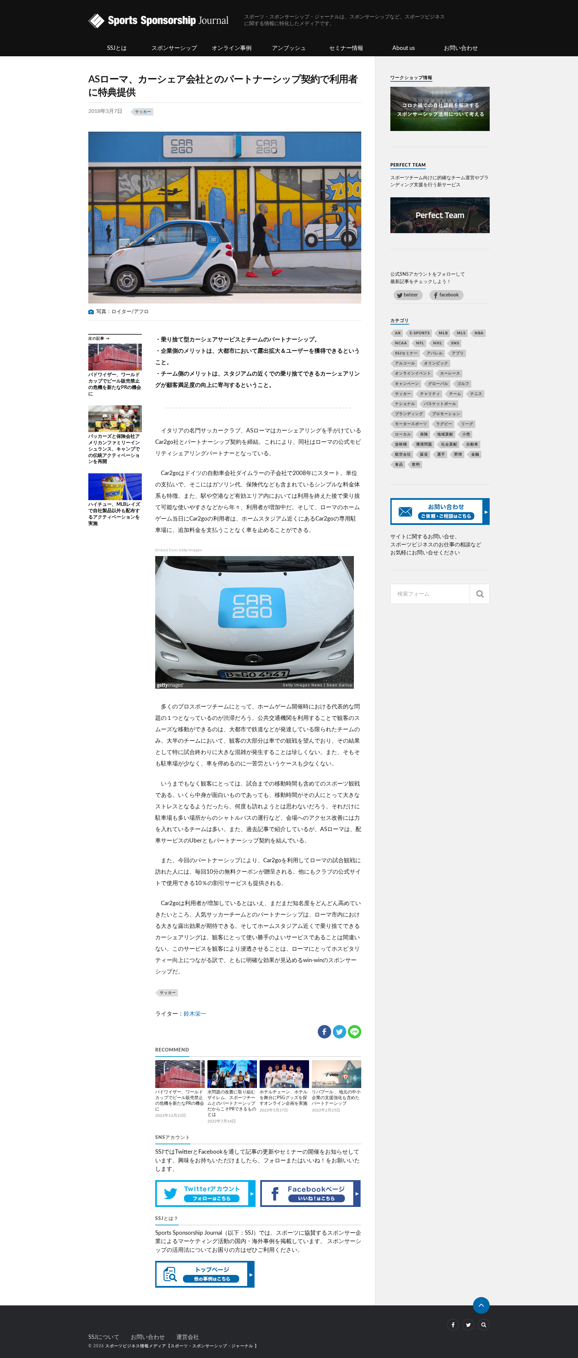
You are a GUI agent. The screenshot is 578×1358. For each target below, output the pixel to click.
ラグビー (444, 424)
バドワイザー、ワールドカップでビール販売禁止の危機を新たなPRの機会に (179, 1100)
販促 (424, 454)
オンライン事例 (232, 48)
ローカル (403, 434)
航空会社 (403, 454)
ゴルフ (463, 384)
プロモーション (446, 414)
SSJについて (103, 1337)
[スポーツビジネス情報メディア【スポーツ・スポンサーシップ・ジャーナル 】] (166, 21)
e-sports (420, 333)
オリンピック (436, 363)
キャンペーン (407, 384)
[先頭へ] (481, 1305)
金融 (475, 454)
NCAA (401, 343)
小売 (466, 434)
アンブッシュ (289, 48)
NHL (437, 343)
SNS (455, 343)
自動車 (472, 444)
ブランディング (409, 414)
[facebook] (453, 1325)
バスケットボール (440, 404)
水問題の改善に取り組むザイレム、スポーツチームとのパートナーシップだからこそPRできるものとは (231, 1103)
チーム (455, 394)
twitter (411, 294)
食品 (399, 464)
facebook (449, 294)
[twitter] (468, 1325)
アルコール (405, 363)
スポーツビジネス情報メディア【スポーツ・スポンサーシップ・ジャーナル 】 (182, 1346)
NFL (420, 343)
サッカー (143, 112)
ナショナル (405, 404)
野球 (458, 454)
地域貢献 (445, 434)
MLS (461, 333)
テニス (476, 394)
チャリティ (430, 394)
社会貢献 (449, 444)
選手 (441, 454)
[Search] (480, 594)
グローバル (438, 384)
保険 (424, 434)
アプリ (458, 353)
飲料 (416, 464)
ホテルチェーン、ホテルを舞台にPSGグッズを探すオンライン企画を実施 (283, 1098)
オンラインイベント (413, 373)
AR (398, 333)
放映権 (401, 444)
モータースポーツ (411, 424)
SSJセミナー (406, 353)
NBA (479, 333)
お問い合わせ (461, 48)
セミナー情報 (346, 48)
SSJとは (117, 48)
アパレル (435, 353)
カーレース (450, 373)
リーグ (467, 424)
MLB (443, 333)
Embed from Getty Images (178, 550)
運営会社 (187, 1337)
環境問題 (424, 444)
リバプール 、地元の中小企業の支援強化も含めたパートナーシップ (336, 1098)
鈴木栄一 (195, 1014)
